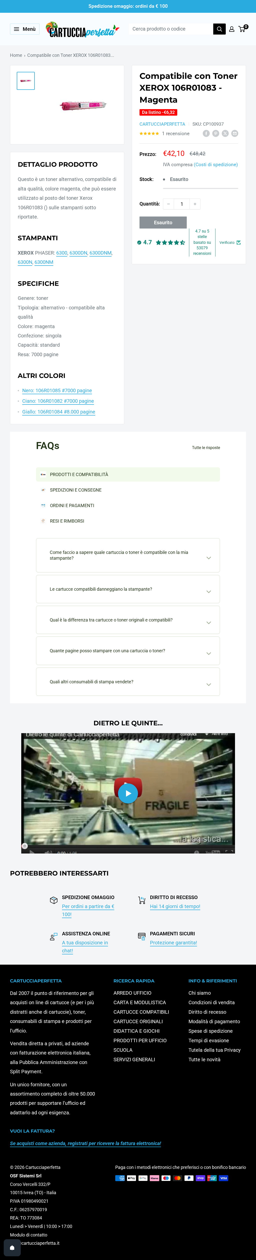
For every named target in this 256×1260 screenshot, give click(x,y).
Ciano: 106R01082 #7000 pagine (58, 401)
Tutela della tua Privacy (214, 1050)
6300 (61, 253)
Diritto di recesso (207, 1012)
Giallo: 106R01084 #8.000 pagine (58, 412)
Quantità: (150, 204)
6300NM (43, 262)
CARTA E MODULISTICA (140, 1002)
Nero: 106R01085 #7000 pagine (57, 390)
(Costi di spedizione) (216, 164)
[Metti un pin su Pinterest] (215, 133)
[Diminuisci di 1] (168, 204)
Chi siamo (199, 993)
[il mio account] (231, 29)
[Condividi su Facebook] (206, 133)
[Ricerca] (219, 29)
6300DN (78, 253)
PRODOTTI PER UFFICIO (140, 1040)
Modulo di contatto (28, 1234)
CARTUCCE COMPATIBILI (141, 1012)
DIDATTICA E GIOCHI (137, 1031)
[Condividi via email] (234, 133)
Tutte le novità (204, 1060)
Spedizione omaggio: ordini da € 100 (128, 6)
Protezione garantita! (173, 943)
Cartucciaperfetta (162, 124)
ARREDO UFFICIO (133, 993)
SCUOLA (123, 1050)
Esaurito (163, 223)
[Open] (12, 1247)
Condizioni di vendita (211, 1002)
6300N (25, 262)
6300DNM (101, 253)
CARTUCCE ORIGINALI (138, 1021)
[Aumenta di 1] (195, 204)
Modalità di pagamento (214, 1021)
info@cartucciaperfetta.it (35, 1243)
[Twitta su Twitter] (225, 133)
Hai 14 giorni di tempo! (175, 906)
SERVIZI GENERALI (134, 1060)
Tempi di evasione (208, 1040)
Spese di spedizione (210, 1031)
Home (16, 55)
